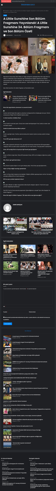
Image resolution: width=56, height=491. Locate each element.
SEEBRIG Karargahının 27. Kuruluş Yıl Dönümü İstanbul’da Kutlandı (29, 362)
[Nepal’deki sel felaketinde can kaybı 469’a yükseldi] (7, 357)
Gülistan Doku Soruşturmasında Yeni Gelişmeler (25, 368)
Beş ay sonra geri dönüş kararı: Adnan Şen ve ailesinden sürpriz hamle (44, 98)
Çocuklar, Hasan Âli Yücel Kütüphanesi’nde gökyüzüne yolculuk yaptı (10, 256)
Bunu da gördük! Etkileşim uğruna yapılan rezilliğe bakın (27, 436)
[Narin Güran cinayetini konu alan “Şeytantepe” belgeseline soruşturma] (7, 411)
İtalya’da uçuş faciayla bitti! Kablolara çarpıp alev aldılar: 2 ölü (20, 374)
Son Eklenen (28, 331)
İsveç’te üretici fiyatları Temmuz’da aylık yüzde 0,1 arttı (18, 426)
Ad (4, 306)
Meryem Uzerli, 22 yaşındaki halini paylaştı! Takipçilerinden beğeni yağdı (45, 273)
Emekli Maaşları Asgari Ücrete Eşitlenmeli (23, 342)
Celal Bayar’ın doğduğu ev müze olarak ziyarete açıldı (27, 255)
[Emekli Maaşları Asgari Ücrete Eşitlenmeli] (7, 344)
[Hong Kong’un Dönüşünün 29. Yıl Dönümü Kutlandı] (7, 338)
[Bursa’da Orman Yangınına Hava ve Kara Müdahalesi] (7, 396)
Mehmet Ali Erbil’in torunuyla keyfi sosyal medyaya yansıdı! (26, 272)
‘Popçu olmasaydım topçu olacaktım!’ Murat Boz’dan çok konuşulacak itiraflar (20, 98)
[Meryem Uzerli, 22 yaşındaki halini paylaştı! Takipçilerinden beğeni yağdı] (45, 265)
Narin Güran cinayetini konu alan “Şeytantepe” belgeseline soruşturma (31, 409)
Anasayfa (6, 10)
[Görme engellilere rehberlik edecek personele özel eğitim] (7, 421)
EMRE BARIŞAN (9, 35)
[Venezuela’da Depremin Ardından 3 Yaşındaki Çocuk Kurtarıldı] (7, 351)
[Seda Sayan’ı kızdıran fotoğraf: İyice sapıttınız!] (45, 249)
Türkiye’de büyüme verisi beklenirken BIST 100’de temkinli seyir (19, 378)
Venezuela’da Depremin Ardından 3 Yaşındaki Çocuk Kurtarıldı (26, 1)
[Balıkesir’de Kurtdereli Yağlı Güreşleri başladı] (10, 265)
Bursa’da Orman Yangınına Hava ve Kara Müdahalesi (26, 394)
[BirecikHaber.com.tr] (28, 5)
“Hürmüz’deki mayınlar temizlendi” (21, 443)
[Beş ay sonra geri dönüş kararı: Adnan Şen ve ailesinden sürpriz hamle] (33, 98)
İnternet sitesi (32, 311)
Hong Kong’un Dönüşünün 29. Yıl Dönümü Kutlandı (25, 336)
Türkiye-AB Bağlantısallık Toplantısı (22, 381)
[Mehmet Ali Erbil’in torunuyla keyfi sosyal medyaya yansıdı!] (27, 265)
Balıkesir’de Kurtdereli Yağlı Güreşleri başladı (10, 271)
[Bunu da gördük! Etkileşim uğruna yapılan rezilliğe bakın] (7, 438)
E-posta (5, 311)
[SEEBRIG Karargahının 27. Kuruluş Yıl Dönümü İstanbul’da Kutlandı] (7, 364)
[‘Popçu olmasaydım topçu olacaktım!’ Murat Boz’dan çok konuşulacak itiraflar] (7, 98)
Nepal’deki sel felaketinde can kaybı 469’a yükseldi (26, 355)
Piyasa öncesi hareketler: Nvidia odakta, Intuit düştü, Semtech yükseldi (22, 415)
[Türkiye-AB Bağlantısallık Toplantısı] (7, 383)
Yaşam (10, 10)
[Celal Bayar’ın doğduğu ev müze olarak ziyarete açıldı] (27, 249)
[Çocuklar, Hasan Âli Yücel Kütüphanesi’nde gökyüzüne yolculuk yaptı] (10, 249)
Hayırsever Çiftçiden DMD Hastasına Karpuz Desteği (26, 430)
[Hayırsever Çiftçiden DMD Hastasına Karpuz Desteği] (7, 432)
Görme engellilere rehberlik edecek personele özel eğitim (27, 419)
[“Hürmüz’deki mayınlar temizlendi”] (7, 445)
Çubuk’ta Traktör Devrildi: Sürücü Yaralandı (15, 401)
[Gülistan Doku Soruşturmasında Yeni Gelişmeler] (7, 370)
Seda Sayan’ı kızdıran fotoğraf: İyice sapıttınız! (44, 255)
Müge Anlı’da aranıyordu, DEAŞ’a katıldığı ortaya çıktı (17, 405)
